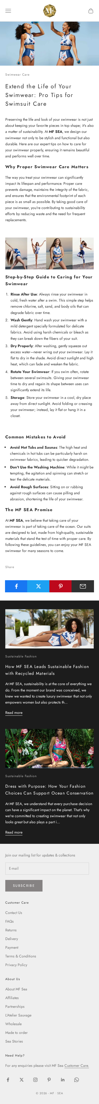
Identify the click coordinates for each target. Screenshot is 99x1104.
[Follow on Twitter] (21, 1079)
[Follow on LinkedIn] (62, 1079)
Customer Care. (76, 1065)
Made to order (16, 1032)
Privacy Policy (16, 964)
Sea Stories (14, 1041)
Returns (11, 930)
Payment (11, 947)
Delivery (11, 938)
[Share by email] (83, 586)
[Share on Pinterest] (61, 586)
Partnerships (15, 1006)
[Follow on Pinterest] (49, 1079)
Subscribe (24, 885)
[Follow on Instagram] (35, 1079)
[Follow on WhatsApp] (76, 1079)
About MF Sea (16, 989)
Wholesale (13, 1023)
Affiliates (12, 997)
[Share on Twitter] (38, 586)
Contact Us (13, 912)
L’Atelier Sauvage (18, 1015)
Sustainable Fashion (21, 656)
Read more (13, 712)
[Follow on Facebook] (8, 1079)
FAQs (9, 921)
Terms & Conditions (20, 956)
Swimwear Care (17, 74)
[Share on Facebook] (16, 586)
